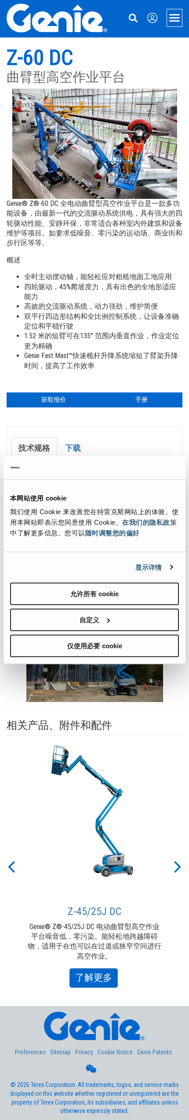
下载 (73, 447)
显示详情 (148, 567)
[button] (11, 866)
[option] (95, 865)
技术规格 (34, 447)
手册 (141, 399)
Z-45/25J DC (94, 911)
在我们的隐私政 (146, 522)
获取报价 (53, 399)
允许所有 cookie (94, 593)
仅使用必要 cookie (94, 646)
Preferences (30, 1052)
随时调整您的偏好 (112, 533)
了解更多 (96, 979)
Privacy (84, 1052)
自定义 (89, 619)
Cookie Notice (115, 1052)
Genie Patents (154, 1052)
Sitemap (60, 1052)
